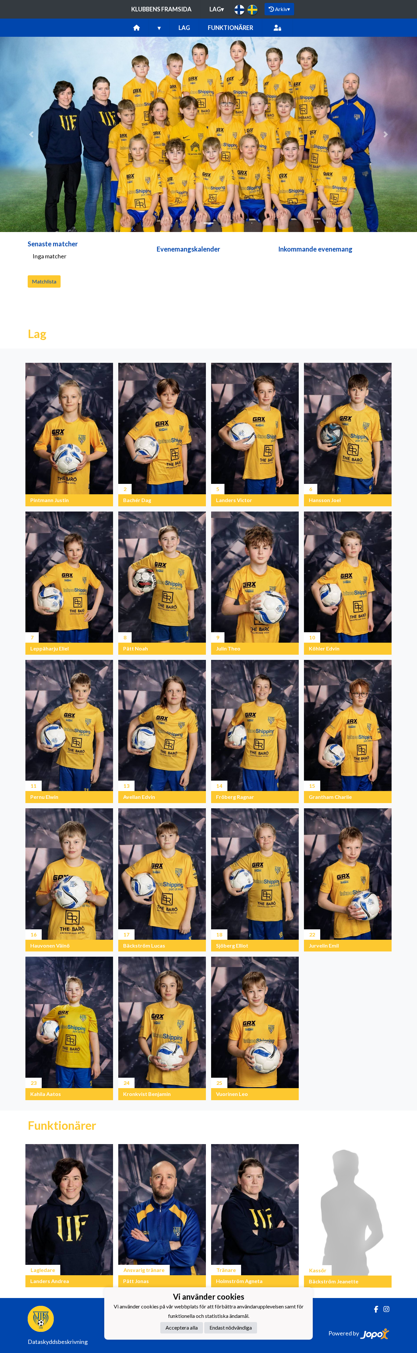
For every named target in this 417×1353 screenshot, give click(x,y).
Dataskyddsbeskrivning (58, 1341)
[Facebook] (373, 1309)
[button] (31, 134)
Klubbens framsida (161, 9)
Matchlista (44, 281)
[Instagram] (383, 1309)
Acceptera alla (181, 1327)
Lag (216, 9)
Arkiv (282, 9)
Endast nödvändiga (230, 1327)
